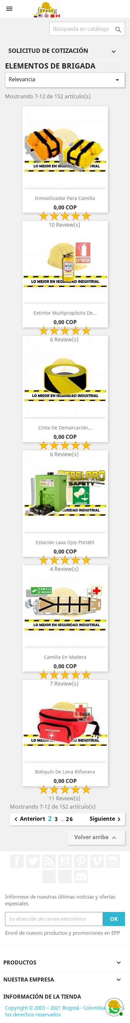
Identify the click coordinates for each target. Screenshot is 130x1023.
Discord (81, 876)
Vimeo (97, 861)
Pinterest (81, 861)
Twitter (33, 861)
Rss (49, 861)
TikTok (65, 876)
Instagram (113, 861)
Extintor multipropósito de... (65, 313)
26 (69, 819)
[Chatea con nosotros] (113, 1006)
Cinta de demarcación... (65, 427)
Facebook (17, 861)
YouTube (65, 861)
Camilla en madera (65, 657)
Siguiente (106, 819)
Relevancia (65, 80)
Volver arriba (96, 837)
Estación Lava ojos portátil (65, 542)
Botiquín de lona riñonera (65, 772)
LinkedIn (49, 876)
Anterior (27, 819)
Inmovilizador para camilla (65, 198)
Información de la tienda (42, 996)
